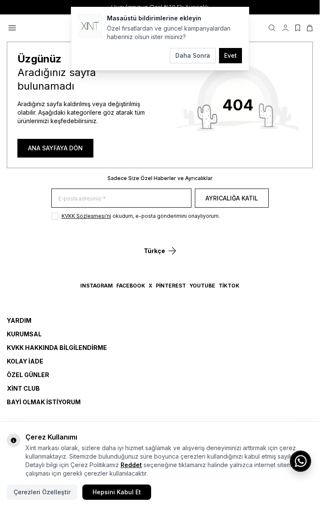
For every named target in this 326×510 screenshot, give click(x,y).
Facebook (130, 285)
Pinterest (171, 285)
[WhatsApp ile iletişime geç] (300, 461)
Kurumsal (24, 334)
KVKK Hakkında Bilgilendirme (57, 347)
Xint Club (23, 388)
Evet (230, 55)
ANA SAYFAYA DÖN (55, 148)
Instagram (96, 285)
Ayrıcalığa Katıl (231, 198)
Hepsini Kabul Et (117, 492)
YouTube (202, 285)
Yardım (19, 320)
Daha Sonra (192, 55)
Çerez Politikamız (94, 464)
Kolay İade (25, 361)
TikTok (229, 285)
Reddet (131, 464)
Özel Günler (28, 374)
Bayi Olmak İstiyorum (44, 402)
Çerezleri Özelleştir (42, 492)
